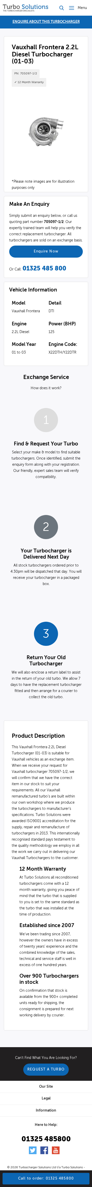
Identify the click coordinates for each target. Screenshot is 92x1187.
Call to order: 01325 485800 (46, 1178)
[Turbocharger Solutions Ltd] (26, 8)
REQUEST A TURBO (46, 1069)
